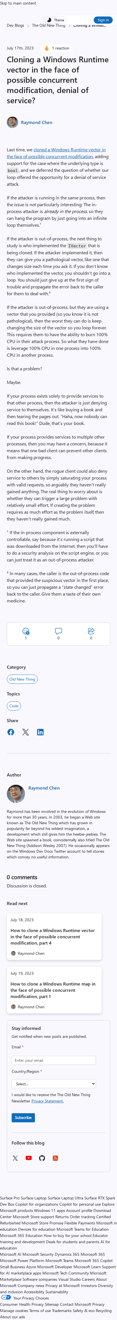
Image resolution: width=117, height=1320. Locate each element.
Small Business (12, 1266)
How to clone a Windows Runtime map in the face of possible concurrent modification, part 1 (53, 990)
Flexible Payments (79, 1223)
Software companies (39, 1279)
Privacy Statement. (48, 1101)
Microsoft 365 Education (21, 1235)
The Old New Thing (48, 25)
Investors (89, 1285)
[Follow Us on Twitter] (15, 1160)
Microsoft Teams (59, 1260)
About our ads (12, 1316)
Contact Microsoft (75, 1304)
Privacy (98, 1304)
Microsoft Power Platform (22, 1260)
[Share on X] (26, 733)
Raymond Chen (36, 122)
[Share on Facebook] (11, 733)
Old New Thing (22, 679)
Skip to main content (18, 3)
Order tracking (82, 1216)
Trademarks (62, 1310)
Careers (88, 1279)
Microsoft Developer (54, 1266)
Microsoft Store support (33, 1216)
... (104, 25)
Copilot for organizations (36, 1204)
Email (18, 1047)
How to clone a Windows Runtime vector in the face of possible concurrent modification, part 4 (53, 936)
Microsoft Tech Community (65, 1273)
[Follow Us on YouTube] (28, 1160)
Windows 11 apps (49, 1210)
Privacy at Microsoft (62, 1285)
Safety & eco (84, 1310)
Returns (62, 1216)
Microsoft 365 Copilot (94, 1260)
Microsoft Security (38, 1254)
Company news (31, 1285)
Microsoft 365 (93, 1254)
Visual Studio (69, 1279)
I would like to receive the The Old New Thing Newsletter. (51, 1098)
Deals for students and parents (72, 1241)
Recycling (104, 1310)
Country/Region (27, 1071)
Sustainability (56, 1291)
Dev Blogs (15, 25)
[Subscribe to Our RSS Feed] (55, 1160)
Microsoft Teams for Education (83, 1229)
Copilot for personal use (80, 1204)
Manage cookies (14, 1310)
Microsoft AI (10, 1254)
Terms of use (40, 1310)
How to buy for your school (67, 1235)
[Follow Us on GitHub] (42, 1160)
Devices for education (36, 1229)
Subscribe (23, 1117)
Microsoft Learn (87, 1266)
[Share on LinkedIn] (40, 733)
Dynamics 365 (67, 1254)
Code (13, 705)
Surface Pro (10, 1198)
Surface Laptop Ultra (65, 1198)
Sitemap (52, 1304)
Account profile (79, 1210)
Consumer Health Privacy (22, 1304)
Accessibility (34, 1291)
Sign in (103, 19)
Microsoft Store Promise (42, 1223)
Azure (31, 1266)
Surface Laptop (34, 1198)
